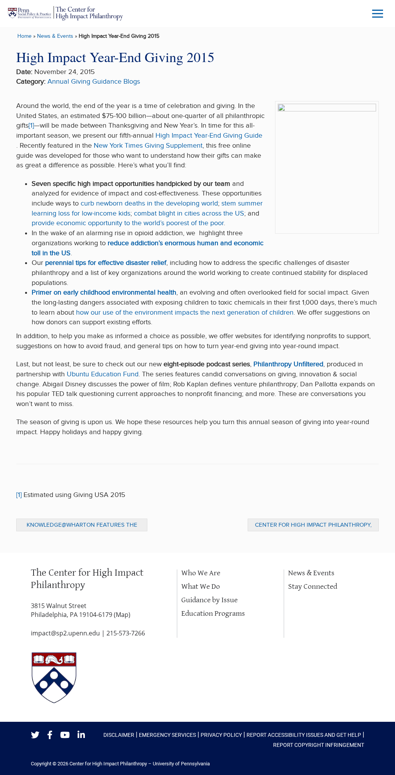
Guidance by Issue (209, 600)
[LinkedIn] (81, 735)
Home (24, 36)
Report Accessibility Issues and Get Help (303, 735)
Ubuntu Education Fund (102, 374)
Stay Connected (312, 586)
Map (122, 614)
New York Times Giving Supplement (148, 146)
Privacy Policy (221, 735)
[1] (31, 125)
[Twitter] (35, 735)
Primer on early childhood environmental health (104, 292)
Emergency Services (167, 735)
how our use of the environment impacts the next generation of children (185, 312)
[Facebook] (49, 735)
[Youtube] (65, 735)
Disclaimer (118, 735)
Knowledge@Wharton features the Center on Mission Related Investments (82, 526)
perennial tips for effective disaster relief (105, 263)
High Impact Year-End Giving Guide (208, 135)
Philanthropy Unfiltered (288, 364)
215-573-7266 (125, 633)
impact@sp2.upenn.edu (65, 633)
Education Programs (213, 613)
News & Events (55, 36)
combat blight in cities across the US (189, 213)
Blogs (131, 82)
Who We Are (200, 573)
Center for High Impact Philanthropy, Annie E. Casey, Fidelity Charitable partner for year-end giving (313, 526)
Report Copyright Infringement (318, 745)
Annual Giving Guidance (84, 82)
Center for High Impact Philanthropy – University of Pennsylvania (139, 764)
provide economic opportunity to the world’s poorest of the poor (128, 223)
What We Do (200, 586)
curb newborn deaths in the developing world (149, 203)
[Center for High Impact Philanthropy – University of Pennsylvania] (65, 13)
